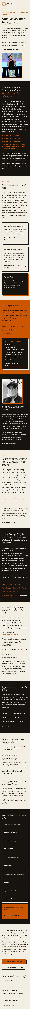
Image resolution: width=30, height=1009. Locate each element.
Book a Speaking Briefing (13, 967)
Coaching (5, 997)
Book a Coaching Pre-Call (14, 961)
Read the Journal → (8, 727)
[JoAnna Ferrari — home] (8, 4)
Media (19, 997)
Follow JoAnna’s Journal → (10, 634)
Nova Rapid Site (9, 1005)
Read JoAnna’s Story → (9, 443)
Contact (15, 1000)
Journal (13, 997)
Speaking (20, 993)
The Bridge (11, 993)
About (4, 993)
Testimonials (6, 1000)
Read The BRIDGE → (8, 522)
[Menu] (27, 4)
